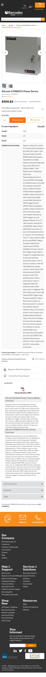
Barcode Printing (8, 615)
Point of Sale (6, 621)
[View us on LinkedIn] (15, 652)
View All (40, 126)
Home (4, 25)
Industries (26, 581)
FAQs (6, 497)
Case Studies (27, 584)
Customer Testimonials (10, 547)
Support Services (29, 576)
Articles (4, 558)
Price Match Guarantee (10, 594)
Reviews (7, 490)
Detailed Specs (10, 484)
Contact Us (39, 9)
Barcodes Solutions (30, 573)
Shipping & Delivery (8, 581)
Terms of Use (37, 668)
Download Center (8, 586)
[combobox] (23, 19)
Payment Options (8, 584)
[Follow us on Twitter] (20, 652)
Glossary (26, 610)
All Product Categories (10, 607)
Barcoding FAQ (7, 592)
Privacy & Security (26, 668)
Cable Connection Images (11, 589)
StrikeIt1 (9, 96)
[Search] (43, 19)
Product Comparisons (30, 607)
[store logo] (14, 13)
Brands (11, 25)
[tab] (23, 382)
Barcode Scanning (8, 610)
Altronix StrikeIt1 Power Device (26, 25)
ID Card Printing (7, 618)
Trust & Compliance (8, 670)
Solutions (26, 578)
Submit (31, 645)
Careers (4, 552)
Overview (8, 383)
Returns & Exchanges (9, 578)
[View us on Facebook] (25, 652)
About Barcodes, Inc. (9, 542)
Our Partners (6, 550)
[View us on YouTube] (30, 652)
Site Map (17, 668)
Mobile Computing (8, 612)
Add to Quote (39, 359)
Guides (25, 586)
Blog (3, 555)
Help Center (6, 573)
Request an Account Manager (12, 576)
